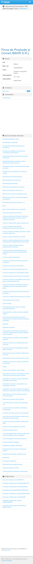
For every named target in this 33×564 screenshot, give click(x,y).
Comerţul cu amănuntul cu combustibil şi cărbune (16, 272)
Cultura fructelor (7, 303)
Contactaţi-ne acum (6, 550)
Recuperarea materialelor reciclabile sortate (14, 454)
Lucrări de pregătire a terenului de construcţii (14, 438)
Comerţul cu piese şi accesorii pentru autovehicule (16, 276)
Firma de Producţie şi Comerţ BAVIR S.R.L (14, 480)
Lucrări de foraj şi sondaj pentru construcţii (14, 426)
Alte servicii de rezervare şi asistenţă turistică (15, 194)
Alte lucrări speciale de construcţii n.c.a (13, 190)
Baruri (4, 206)
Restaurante (6, 457)
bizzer (6, 2)
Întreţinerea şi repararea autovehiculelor (13, 399)
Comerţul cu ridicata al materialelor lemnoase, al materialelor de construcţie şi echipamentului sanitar (15, 286)
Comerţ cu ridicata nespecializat (11, 257)
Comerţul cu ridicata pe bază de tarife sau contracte (16, 296)
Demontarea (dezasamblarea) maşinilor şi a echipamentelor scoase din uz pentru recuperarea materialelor (16, 319)
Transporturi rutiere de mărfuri (11, 468)
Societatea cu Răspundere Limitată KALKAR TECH (16, 483)
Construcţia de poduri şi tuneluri (11, 300)
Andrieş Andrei (7, 97)
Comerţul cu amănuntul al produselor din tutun (15, 269)
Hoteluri (5, 366)
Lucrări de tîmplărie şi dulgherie (11, 442)
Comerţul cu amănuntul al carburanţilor (13, 265)
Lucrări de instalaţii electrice (10, 430)
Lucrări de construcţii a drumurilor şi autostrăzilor (16, 413)
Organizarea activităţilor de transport (12, 445)
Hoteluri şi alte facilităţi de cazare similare (14, 370)
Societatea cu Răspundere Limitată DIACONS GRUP (16, 493)
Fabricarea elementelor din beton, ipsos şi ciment (16, 358)
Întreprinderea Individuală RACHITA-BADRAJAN (15, 490)
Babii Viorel (6, 91)
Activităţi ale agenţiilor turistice (11, 139)
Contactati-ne (22, 8)
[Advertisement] (16, 29)
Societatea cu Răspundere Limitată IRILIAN (14, 497)
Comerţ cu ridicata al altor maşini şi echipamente (16, 223)
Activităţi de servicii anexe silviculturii (12, 176)
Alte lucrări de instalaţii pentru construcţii (13, 187)
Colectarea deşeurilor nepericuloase (12, 212)
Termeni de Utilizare (6, 560)
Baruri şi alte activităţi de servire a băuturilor (14, 209)
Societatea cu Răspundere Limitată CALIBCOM (15, 486)
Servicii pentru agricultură (9, 461)
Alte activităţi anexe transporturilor (12, 180)
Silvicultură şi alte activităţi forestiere (12, 464)
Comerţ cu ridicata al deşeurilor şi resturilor (14, 236)
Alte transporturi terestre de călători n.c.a (14, 202)
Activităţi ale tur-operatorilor (10, 142)
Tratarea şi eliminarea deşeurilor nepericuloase (15, 471)
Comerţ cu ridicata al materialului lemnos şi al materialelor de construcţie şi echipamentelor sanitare (15, 252)
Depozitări (5, 324)
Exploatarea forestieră (9, 327)
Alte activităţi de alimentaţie (10, 183)
